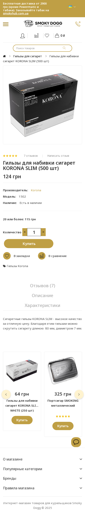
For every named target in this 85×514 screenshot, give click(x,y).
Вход (25, 35)
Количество (12, 232)
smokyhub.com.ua (15, 13)
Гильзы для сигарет (27, 56)
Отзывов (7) (42, 285)
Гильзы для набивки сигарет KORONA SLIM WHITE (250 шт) (22, 403)
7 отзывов (31, 155)
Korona (36, 190)
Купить (29, 243)
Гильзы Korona (17, 266)
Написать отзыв (58, 155)
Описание (42, 295)
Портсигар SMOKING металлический (62, 403)
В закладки (22, 256)
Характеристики (42, 305)
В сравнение (57, 256)
